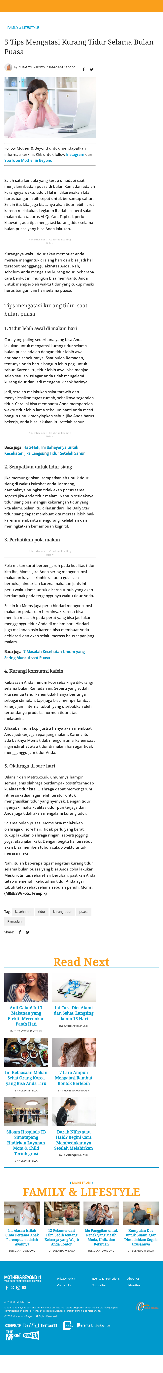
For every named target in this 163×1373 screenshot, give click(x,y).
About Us (133, 1278)
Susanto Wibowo (32, 67)
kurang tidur (62, 911)
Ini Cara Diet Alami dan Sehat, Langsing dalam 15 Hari (73, 1013)
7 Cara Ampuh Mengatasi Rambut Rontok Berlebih (73, 1078)
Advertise (133, 1285)
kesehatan (23, 911)
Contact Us (64, 1285)
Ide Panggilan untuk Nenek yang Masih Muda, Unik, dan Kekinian (101, 1237)
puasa (83, 911)
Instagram (75, 154)
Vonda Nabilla (28, 1090)
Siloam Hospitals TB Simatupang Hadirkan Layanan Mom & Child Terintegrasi (26, 1142)
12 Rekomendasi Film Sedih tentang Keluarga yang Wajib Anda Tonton (62, 1237)
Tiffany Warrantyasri (28, 1031)
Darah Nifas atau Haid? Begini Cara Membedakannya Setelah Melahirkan (73, 1140)
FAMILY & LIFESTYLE (23, 27)
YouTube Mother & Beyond (28, 160)
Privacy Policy (66, 1278)
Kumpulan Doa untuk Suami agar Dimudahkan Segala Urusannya (141, 1237)
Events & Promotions (106, 1278)
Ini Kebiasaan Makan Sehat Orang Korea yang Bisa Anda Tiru (26, 1078)
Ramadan (14, 921)
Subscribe (99, 1285)
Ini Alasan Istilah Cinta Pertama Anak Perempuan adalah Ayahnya (22, 1237)
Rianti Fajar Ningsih (75, 1025)
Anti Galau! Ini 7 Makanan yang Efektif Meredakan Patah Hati (26, 1016)
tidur (42, 911)
